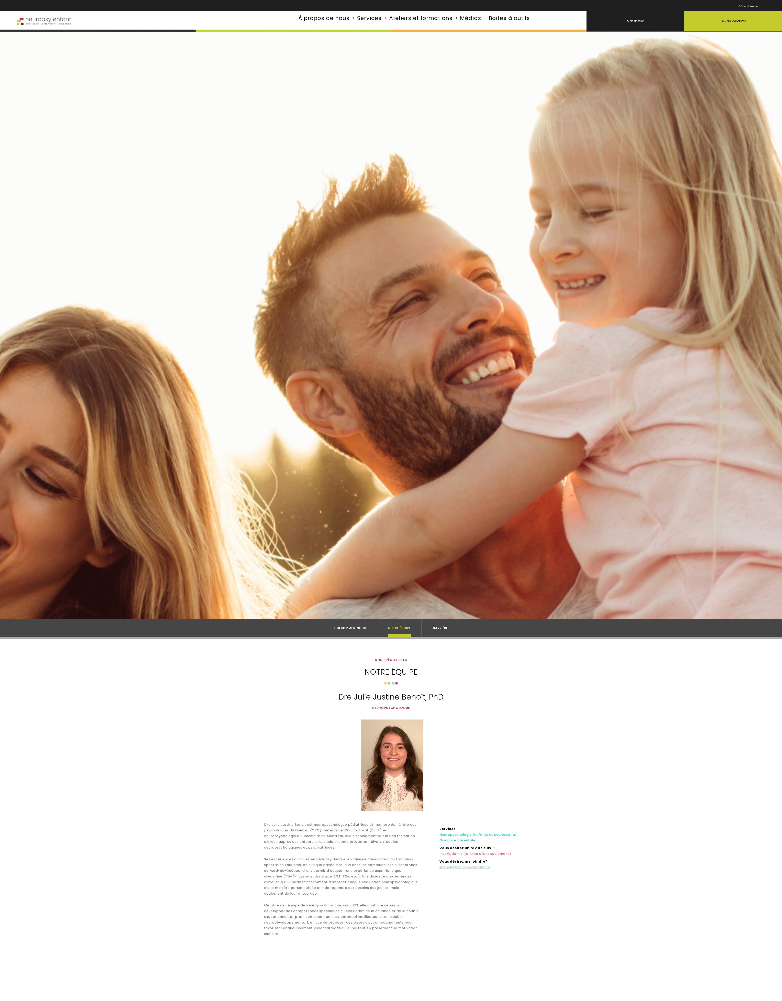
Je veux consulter (733, 21)
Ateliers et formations (421, 18)
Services (369, 18)
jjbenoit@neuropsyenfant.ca (464, 867)
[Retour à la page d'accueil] (44, 21)
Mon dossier (635, 21)
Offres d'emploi (748, 6)
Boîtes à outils (509, 18)
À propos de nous (323, 18)
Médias (470, 18)
